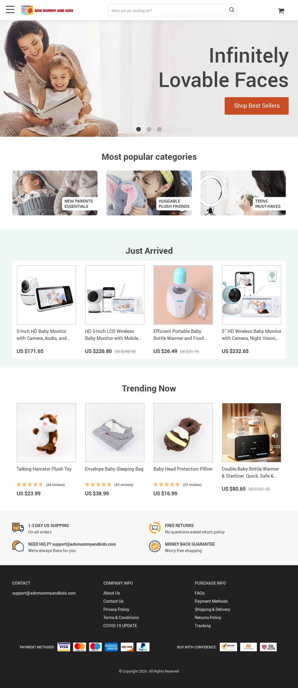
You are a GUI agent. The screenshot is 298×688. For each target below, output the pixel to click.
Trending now (149, 388)
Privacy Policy (116, 609)
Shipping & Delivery (212, 609)
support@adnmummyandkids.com (44, 593)
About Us (111, 593)
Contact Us (113, 601)
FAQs (200, 593)
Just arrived (149, 250)
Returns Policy (208, 617)
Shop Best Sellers (257, 105)
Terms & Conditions (121, 617)
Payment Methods (211, 601)
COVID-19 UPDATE (120, 625)
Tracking (203, 625)
